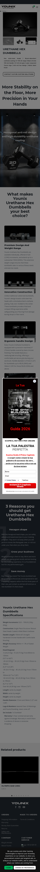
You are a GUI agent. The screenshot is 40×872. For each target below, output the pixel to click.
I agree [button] (8, 867)
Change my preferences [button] (24, 867)
